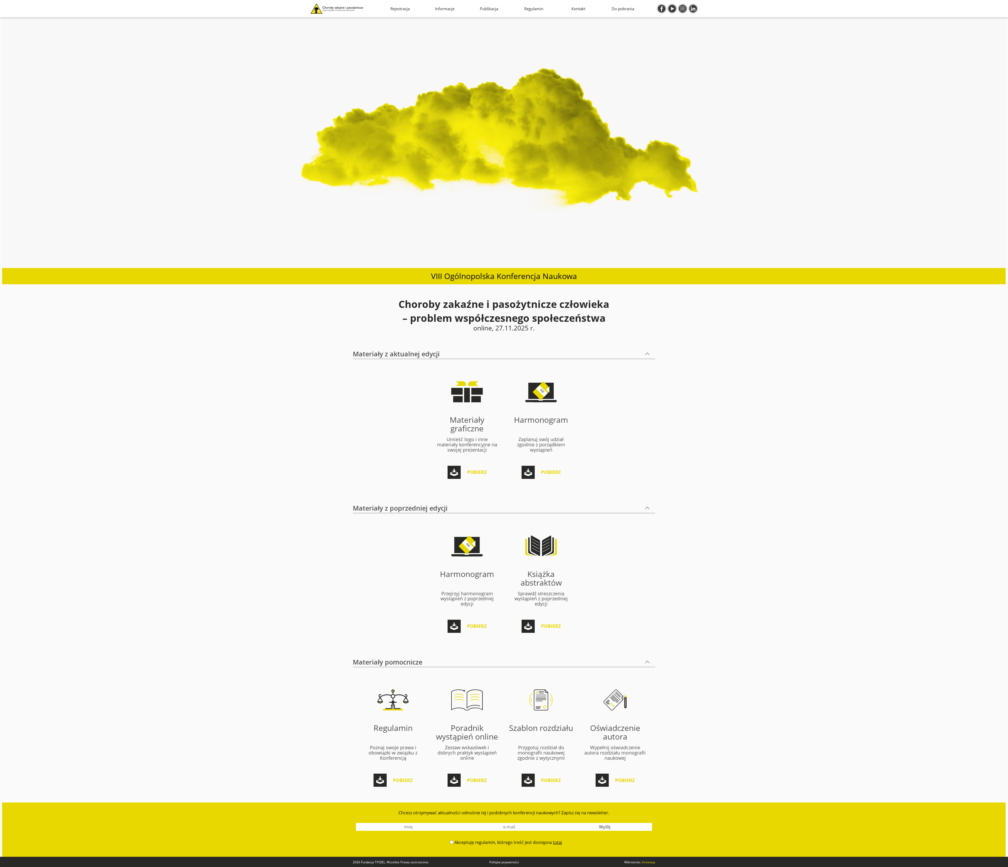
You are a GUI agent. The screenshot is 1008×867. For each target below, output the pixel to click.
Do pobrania (623, 8)
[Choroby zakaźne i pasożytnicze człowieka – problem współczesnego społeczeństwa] (336, 8)
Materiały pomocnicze (387, 661)
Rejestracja (400, 8)
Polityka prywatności (504, 862)
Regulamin (533, 8)
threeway (648, 862)
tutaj (557, 842)
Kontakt (578, 8)
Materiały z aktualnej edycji (396, 353)
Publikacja (489, 8)
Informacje (444, 8)
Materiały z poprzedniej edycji (400, 508)
